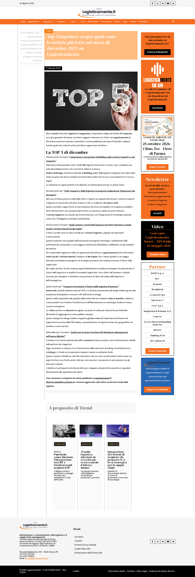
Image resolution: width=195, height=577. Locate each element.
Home (23, 21)
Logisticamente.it (103, 378)
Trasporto (61, 21)
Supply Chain (33, 21)
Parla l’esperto (106, 21)
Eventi (72, 21)
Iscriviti (157, 213)
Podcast (133, 21)
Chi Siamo (78, 537)
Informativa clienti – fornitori (121, 571)
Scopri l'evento (157, 167)
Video (125, 21)
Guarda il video (158, 255)
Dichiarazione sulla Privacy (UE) (88, 553)
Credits (76, 571)
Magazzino (47, 21)
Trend (82, 21)
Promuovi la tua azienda (85, 545)
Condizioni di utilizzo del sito (162, 571)
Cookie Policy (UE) (82, 549)
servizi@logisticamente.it (36, 558)
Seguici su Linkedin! (157, 390)
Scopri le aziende (157, 351)
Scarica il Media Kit (157, 52)
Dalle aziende (93, 21)
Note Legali (142, 571)
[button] (173, 21)
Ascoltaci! (157, 108)
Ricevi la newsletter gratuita (59, 382)
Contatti (78, 541)
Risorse (117, 21)
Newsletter (143, 21)
